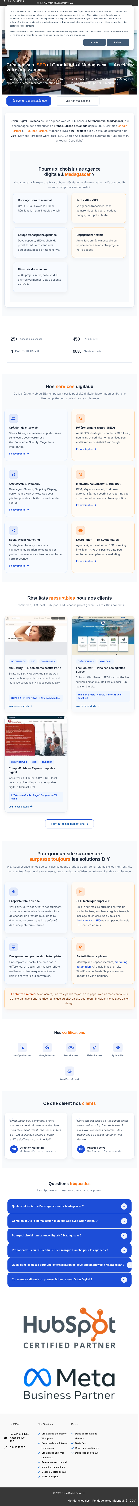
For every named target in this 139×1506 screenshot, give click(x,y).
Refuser (118, 42)
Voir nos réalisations (77, 100)
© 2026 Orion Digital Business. (69, 1493)
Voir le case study (19, 706)
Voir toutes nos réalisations (68, 823)
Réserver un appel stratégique (29, 100)
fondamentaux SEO (88, 920)
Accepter (95, 42)
